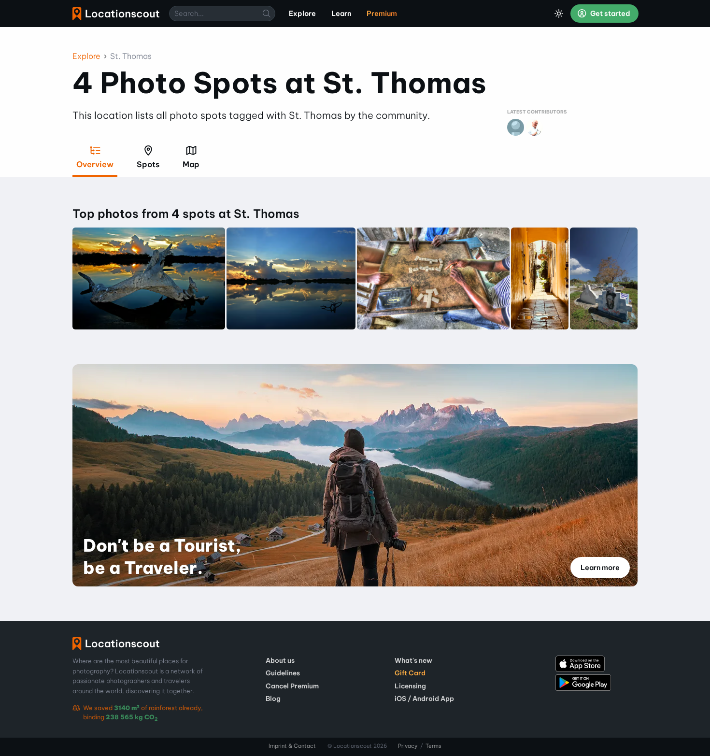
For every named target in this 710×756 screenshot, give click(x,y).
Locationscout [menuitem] (115, 14)
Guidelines (283, 673)
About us (280, 660)
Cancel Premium (292, 686)
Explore (86, 56)
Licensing (410, 686)
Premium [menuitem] (382, 13)
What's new (413, 660)
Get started (609, 13)
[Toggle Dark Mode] (558, 13)
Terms (433, 745)
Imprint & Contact (292, 745)
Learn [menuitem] (341, 13)
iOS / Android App (424, 698)
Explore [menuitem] (302, 13)
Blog (273, 698)
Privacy (407, 745)
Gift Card (410, 673)
